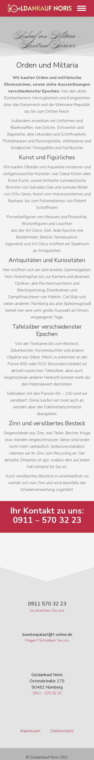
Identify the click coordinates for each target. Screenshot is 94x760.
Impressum (30, 731)
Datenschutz (62, 731)
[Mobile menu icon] (80, 8)
